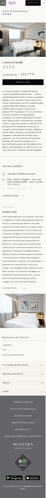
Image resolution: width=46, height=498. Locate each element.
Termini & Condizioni (22, 412)
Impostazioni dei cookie (22, 432)
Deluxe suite (9, 209)
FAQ (4, 350)
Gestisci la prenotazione (13, 355)
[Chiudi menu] (44, 3)
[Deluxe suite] (23, 311)
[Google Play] (13, 487)
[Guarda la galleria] (43, 54)
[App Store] (31, 487)
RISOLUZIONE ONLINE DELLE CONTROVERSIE (22, 446)
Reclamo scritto (22, 439)
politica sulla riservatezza (22, 419)
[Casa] (8, 3)
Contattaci (7, 345)
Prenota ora (33, 3)
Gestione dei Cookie (22, 426)
